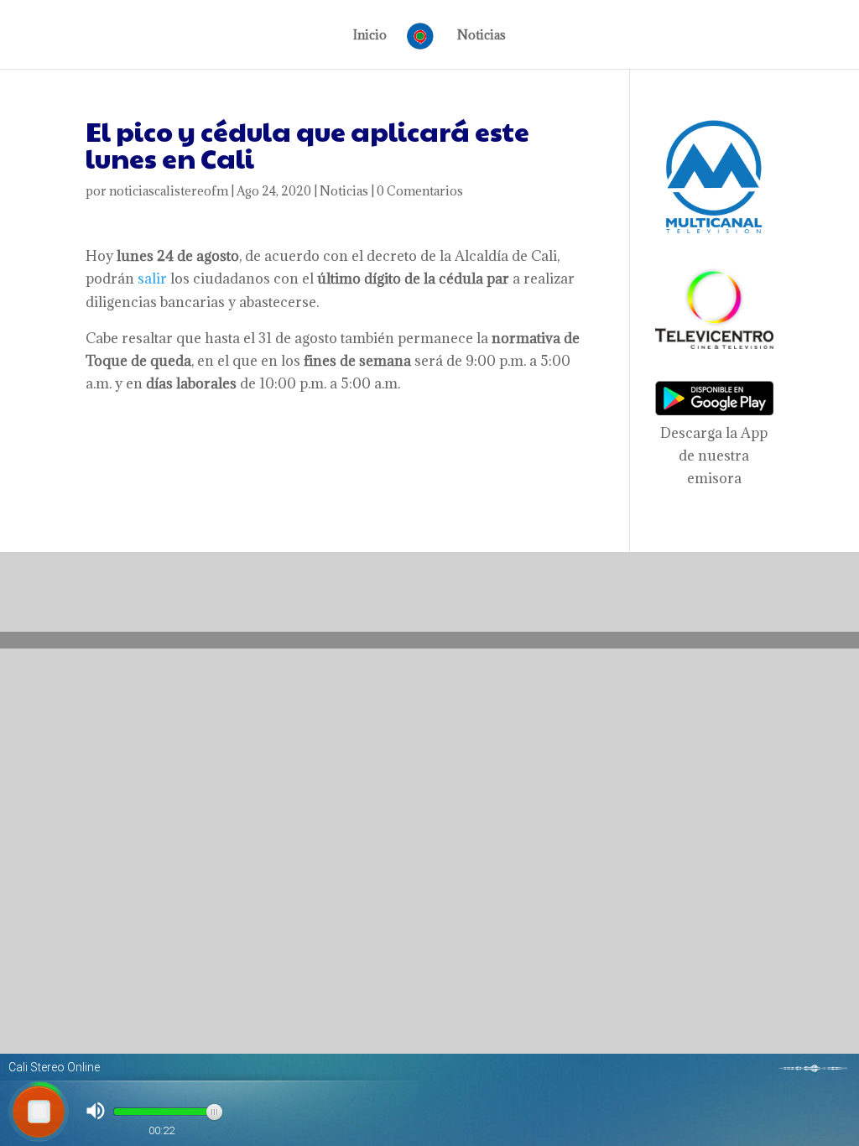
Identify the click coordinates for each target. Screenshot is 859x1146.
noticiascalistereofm (168, 191)
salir (152, 278)
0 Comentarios (420, 191)
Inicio (370, 36)
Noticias (481, 36)
